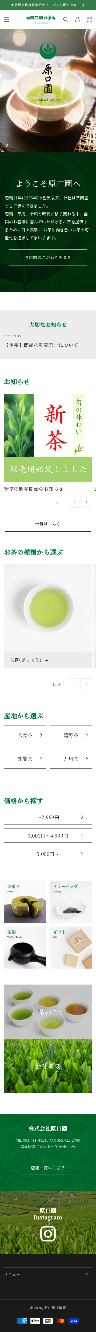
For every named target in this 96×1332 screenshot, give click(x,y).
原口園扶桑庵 (55, 1307)
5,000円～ (48, 853)
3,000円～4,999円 (48, 835)
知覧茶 (25, 758)
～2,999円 (48, 817)
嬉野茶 (70, 735)
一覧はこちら (48, 523)
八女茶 (25, 735)
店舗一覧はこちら (48, 1167)
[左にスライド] (75, 502)
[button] (7, 19)
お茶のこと (48, 1011)
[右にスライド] (86, 502)
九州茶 (70, 758)
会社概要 (48, 1066)
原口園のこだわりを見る (48, 257)
